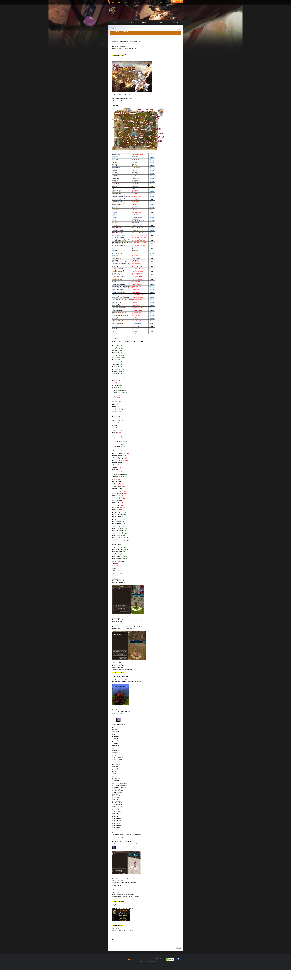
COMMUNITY (145, 22)
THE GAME (128, 22)
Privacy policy (151, 958)
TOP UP (133, 2)
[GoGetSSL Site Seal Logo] (170, 958)
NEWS (114, 22)
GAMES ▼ (125, 2)
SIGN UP (168, 2)
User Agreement (141, 958)
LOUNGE (140, 2)
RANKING (160, 22)
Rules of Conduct (160, 958)
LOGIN (161, 2)
